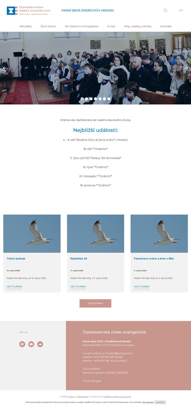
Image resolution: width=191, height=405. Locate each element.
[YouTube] (31, 344)
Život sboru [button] (48, 26)
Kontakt (166, 26)
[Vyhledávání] (165, 10)
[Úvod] (28, 10)
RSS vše (23, 332)
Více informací (148, 402)
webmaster (82, 396)
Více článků (95, 303)
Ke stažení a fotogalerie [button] (81, 26)
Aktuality (26, 26)
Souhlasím (160, 402)
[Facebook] (22, 344)
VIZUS (71, 396)
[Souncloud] (40, 344)
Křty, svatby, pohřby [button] (137, 26)
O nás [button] (111, 26)
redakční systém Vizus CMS (117, 396)
